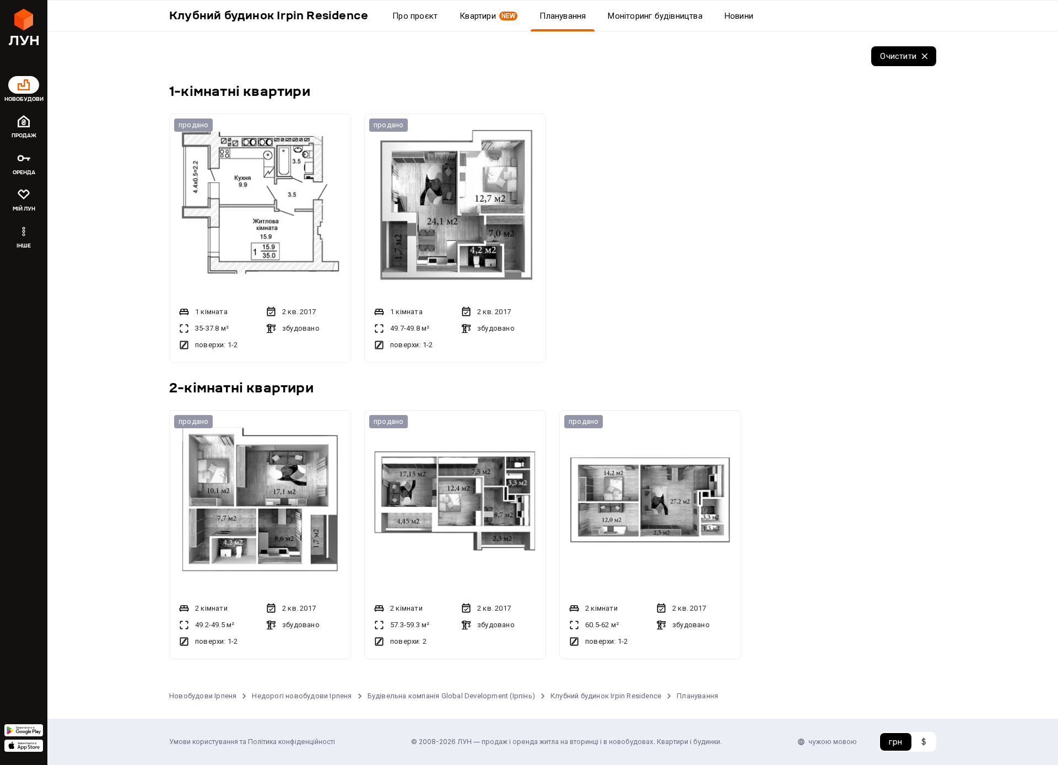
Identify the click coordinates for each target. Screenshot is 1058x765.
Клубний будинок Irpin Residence (605, 696)
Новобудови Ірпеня (202, 696)
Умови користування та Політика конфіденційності (252, 741)
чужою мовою (832, 741)
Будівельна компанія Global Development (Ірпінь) (451, 696)
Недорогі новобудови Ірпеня (302, 696)
